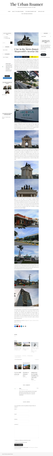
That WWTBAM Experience (27, 13)
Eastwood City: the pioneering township (18, 347)
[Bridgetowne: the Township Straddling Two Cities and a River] (34, 344)
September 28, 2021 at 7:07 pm (23, 389)
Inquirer (31, 320)
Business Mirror (35, 320)
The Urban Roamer (26, 4)
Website (15, 419)
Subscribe (43, 54)
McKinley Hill (35, 63)
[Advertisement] (26, 22)
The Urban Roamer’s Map (30, 11)
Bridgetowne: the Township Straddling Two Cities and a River (34, 348)
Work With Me (41, 11)
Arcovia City (24, 355)
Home (9, 11)
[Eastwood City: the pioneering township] (18, 344)
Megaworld (27, 320)
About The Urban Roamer (17, 11)
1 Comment (37, 359)
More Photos (4, 94)
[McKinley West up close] (26, 344)
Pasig (26, 47)
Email (15, 414)
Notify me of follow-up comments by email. (22, 440)
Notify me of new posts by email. (21, 442)
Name (15, 408)
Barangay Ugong (30, 355)
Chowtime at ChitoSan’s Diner (26, 374)
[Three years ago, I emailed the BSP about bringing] (10, 73)
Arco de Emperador (18, 355)
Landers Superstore (20, 203)
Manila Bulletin (18, 321)
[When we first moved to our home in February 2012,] (7, 73)
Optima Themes (10, 454)
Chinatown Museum (24, 316)
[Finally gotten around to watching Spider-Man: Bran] (3, 73)
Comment (16, 424)
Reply (38, 388)
